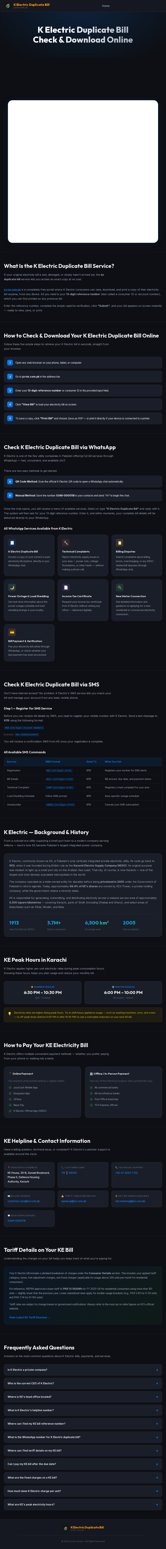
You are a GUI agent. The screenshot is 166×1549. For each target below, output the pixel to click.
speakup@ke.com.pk (73, 1201)
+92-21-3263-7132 (126, 1172)
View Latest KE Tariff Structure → (29, 1317)
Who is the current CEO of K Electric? (31, 1383)
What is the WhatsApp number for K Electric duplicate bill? (44, 1437)
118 (63, 1172)
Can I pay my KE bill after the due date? (32, 1464)
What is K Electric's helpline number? (31, 1410)
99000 (73, 1172)
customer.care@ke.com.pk (24, 1201)
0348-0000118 (17, 1220)
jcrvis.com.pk (12, 289)
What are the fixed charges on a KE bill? (32, 1477)
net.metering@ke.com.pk (130, 1201)
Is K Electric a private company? (27, 1369)
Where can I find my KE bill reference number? (36, 1423)
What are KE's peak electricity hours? (31, 1504)
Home (106, 5)
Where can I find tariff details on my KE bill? (35, 1450)
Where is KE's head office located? (30, 1396)
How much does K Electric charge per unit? (34, 1491)
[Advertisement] (83, 75)
